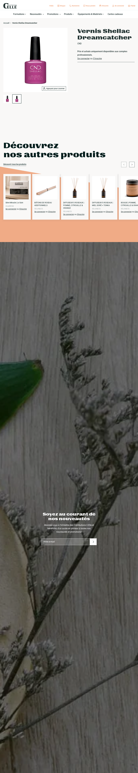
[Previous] (124, 164)
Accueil (6, 23)
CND (79, 43)
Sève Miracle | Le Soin (14, 203)
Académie (10, 206)
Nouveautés (36, 14)
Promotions (53, 14)
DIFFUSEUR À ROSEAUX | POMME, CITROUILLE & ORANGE (73, 205)
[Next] (132, 164)
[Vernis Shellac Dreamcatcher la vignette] (7, 99)
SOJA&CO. (38, 209)
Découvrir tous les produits (14, 164)
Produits (68, 14)
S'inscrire (97, 58)
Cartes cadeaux (115, 14)
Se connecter (83, 58)
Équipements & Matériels (90, 14)
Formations (19, 14)
